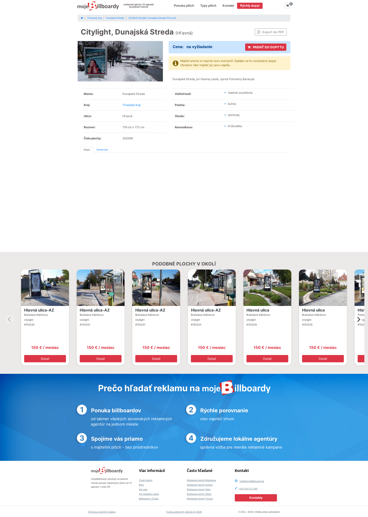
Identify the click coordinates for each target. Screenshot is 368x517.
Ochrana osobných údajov (102, 512)
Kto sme (143, 489)
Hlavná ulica (257, 310)
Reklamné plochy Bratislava (201, 480)
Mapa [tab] (87, 149)
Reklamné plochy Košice (200, 485)
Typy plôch (208, 5)
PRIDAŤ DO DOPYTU (268, 47)
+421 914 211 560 (248, 488)
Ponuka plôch (184, 5)
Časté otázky (145, 480)
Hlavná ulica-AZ (39, 310)
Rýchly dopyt (250, 5)
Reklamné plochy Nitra (199, 489)
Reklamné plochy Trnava (200, 498)
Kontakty (256, 497)
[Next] (358, 319)
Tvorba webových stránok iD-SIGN (184, 512)
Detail (45, 359)
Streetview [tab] (102, 149)
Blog (141, 485)
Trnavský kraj (131, 105)
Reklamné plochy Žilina (199, 494)
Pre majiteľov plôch (149, 494)
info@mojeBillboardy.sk (252, 481)
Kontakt (228, 5)
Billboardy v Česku (149, 498)
